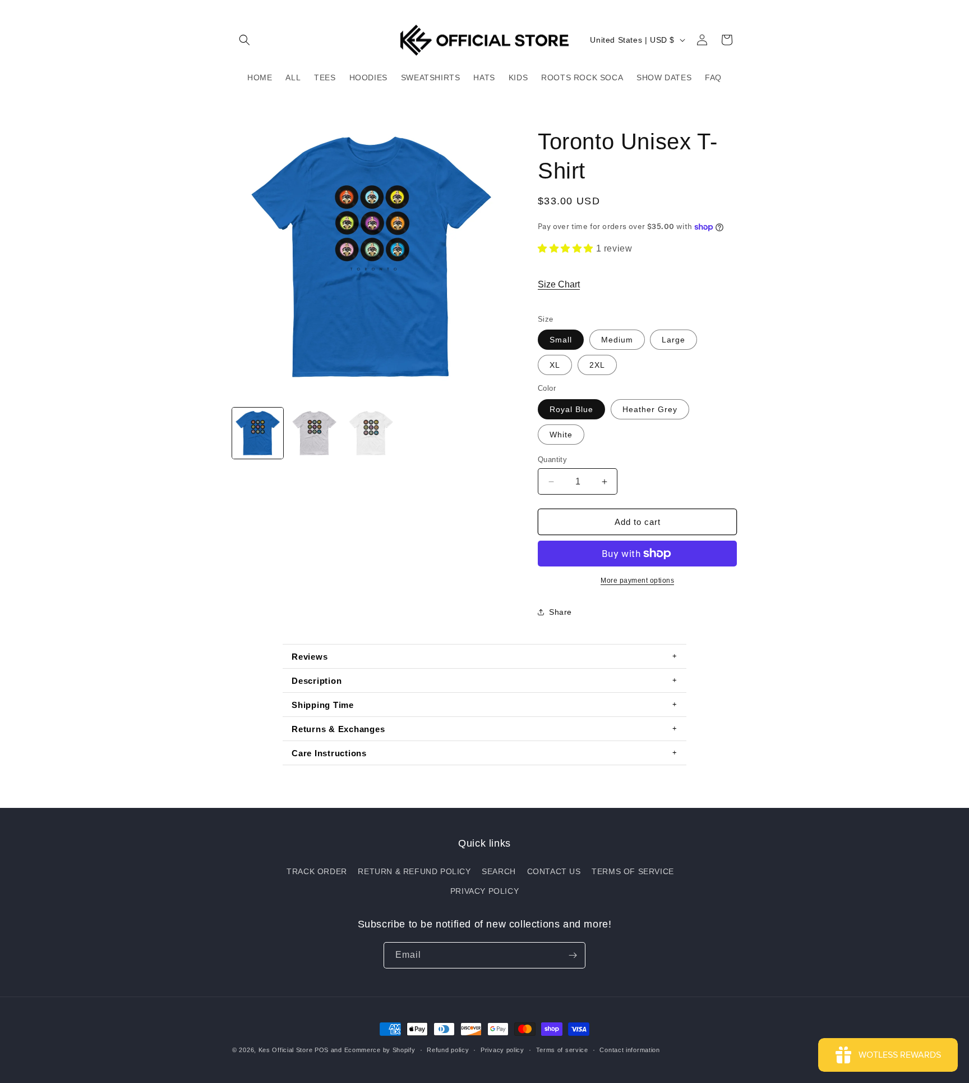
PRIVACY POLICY (484, 890)
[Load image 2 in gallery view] (314, 433)
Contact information (629, 1050)
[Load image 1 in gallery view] (257, 433)
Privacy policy (502, 1050)
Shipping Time (323, 705)
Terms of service (562, 1050)
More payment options (637, 580)
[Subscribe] (572, 955)
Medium (617, 339)
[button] (244, 40)
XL (555, 364)
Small (561, 339)
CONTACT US (554, 871)
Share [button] (560, 611)
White (561, 434)
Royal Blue (571, 409)
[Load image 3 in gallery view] (370, 433)
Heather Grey (649, 409)
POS (322, 1050)
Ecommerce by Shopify (380, 1050)
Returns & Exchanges (338, 729)
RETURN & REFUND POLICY (414, 871)
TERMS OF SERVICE (633, 871)
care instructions (329, 753)
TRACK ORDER (317, 871)
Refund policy (448, 1050)
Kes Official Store (286, 1050)
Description (317, 681)
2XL (597, 364)
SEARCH (499, 871)
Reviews (309, 656)
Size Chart (559, 284)
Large (673, 339)
